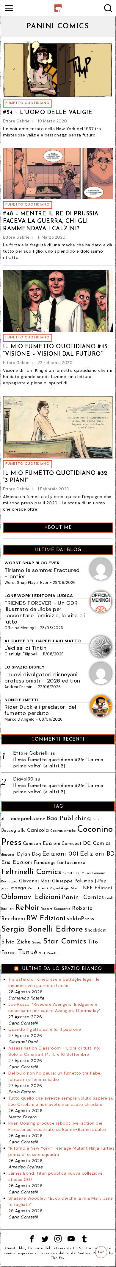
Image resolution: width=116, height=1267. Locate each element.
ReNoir (27, 908)
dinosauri (8, 854)
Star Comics (65, 941)
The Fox (58, 1258)
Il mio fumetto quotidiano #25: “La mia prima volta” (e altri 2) (58, 763)
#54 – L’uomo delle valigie (47, 113)
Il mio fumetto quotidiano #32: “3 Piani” (56, 477)
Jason (5, 888)
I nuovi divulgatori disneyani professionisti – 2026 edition (42, 677)
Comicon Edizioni (41, 844)
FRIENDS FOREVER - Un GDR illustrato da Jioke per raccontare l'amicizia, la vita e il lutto (45, 612)
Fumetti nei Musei (77, 873)
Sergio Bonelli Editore (42, 930)
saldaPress (81, 919)
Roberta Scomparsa (56, 909)
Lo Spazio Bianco (88, 1248)
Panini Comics (83, 897)
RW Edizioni (46, 918)
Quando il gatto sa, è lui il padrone (44, 1029)
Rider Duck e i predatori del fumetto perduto (40, 710)
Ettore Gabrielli (18, 121)
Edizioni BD (97, 854)
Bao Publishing (68, 818)
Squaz (37, 942)
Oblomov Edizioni (31, 897)
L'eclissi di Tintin (25, 648)
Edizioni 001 (60, 854)
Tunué (28, 952)
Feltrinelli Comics (31, 872)
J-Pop (101, 881)
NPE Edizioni (97, 888)
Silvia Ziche (16, 942)
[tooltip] (31, 1239)
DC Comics (97, 843)
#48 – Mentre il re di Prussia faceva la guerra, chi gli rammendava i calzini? (50, 221)
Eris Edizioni (17, 862)
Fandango (45, 863)
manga (18, 888)
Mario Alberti (37, 888)
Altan (5, 819)
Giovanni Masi (35, 881)
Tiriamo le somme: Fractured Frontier (42, 573)
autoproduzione (28, 819)
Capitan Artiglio (63, 831)
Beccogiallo (13, 830)
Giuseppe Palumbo (72, 881)
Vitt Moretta (49, 953)
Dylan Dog (29, 854)
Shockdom (95, 930)
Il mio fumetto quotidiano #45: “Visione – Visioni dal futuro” (56, 350)
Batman (99, 819)
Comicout (71, 844)
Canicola (38, 830)
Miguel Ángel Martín (65, 888)
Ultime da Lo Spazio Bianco (62, 968)
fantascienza (71, 863)
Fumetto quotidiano (27, 103)
